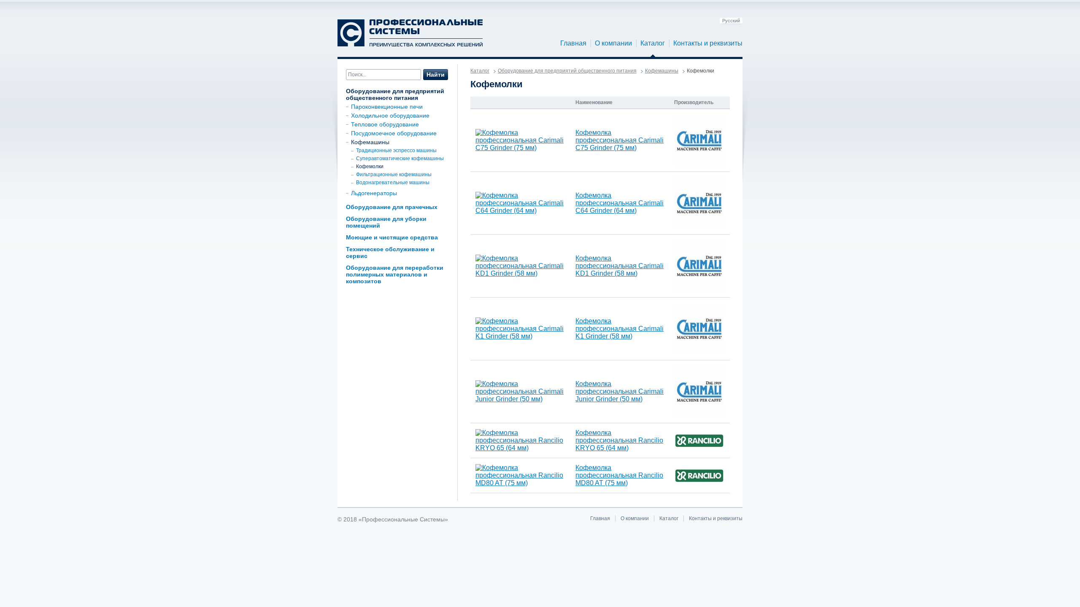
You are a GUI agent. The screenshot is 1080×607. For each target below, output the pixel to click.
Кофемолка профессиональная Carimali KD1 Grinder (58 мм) (619, 266)
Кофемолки (369, 166)
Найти (436, 74)
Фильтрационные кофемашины (394, 174)
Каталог (652, 43)
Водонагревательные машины (392, 182)
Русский (731, 20)
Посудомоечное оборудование (394, 133)
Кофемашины (370, 142)
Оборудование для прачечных (391, 207)
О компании (613, 43)
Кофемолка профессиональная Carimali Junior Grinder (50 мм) (619, 391)
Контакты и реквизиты (707, 43)
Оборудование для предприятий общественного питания (395, 94)
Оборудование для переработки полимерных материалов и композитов (394, 274)
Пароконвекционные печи (387, 106)
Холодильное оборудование (390, 115)
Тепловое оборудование (385, 124)
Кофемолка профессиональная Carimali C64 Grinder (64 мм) (619, 203)
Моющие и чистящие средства (392, 237)
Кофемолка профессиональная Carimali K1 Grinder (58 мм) (619, 328)
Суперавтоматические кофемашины (400, 158)
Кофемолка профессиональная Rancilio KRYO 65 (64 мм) (619, 440)
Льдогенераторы (374, 193)
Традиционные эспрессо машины (396, 150)
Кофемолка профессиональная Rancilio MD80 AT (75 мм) (619, 475)
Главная (573, 43)
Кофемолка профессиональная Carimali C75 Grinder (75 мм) (619, 140)
